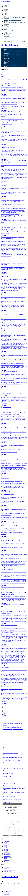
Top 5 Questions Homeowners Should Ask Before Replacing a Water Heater (12, 813)
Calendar (6, 6)
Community (6, 841)
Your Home (17, 17)
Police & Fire (18, 20)
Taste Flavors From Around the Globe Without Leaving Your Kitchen (12, 807)
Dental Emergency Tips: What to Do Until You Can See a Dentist (12, 810)
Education (6, 20)
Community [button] (6, 18)
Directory (6, 5)
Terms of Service (8, 867)
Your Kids (12, 17)
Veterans (6, 28)
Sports (5, 25)
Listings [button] (5, 29)
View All (5, 801)
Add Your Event (7, 802)
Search (5, 41)
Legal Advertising (8, 30)
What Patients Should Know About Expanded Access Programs (12, 825)
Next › (5, 714)
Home (5, 14)
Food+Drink (6, 26)
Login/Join (6, 36)
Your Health (6, 17)
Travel (23, 22)
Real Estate (6, 24)
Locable (12, 884)
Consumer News (14, 22)
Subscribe (6, 9)
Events (5, 32)
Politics (20, 22)
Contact (5, 12)
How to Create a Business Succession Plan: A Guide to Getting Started (12, 831)
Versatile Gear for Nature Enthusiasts (12, 815)
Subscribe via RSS (20, 72)
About (5, 13)
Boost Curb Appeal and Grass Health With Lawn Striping (12, 822)
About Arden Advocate (9, 870)
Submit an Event (7, 33)
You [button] (5, 16)
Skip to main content (5, 1)
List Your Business (8, 34)
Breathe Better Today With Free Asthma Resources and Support (13, 817)
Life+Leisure (7, 22)
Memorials (14, 30)
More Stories (17, 833)
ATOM (2, 74)
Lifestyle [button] (6, 21)
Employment (12, 20)
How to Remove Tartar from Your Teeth (13, 819)
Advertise (6, 7)
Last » (5, 715)
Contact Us (6, 872)
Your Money (23, 17)
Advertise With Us (8, 871)
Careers (5, 10)
